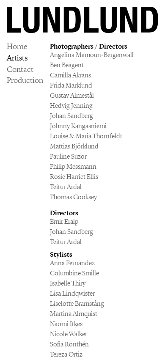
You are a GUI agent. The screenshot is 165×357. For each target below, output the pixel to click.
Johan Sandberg (71, 116)
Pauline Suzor (68, 156)
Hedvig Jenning (71, 106)
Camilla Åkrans (70, 75)
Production (25, 80)
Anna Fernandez (72, 263)
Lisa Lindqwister (72, 293)
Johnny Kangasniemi (78, 126)
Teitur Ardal (66, 187)
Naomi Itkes (66, 324)
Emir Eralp (64, 221)
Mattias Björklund (74, 146)
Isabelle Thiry (67, 283)
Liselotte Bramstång (77, 303)
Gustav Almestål (72, 95)
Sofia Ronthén (69, 344)
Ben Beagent (67, 65)
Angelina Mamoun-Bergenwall (92, 55)
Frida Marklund (71, 85)
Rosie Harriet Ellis (74, 177)
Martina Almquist (73, 314)
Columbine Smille (74, 273)
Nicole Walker (68, 334)
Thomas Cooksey (73, 197)
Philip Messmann (73, 166)
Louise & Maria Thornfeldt (86, 136)
